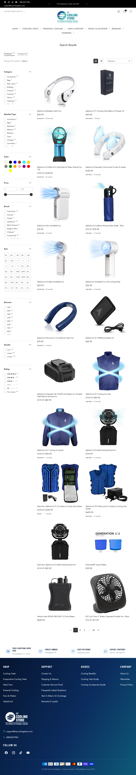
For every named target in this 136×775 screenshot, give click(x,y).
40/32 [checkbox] (23, 282)
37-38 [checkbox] (17, 277)
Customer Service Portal (52, 684)
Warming (66, 33)
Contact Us (46, 673)
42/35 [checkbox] (23, 288)
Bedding (116, 28)
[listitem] (68, 3)
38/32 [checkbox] (28, 277)
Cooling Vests (30, 28)
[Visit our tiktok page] (12, 2)
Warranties (125, 679)
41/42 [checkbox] (7, 288)
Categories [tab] (23, 53)
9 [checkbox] (6, 266)
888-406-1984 (25, 2)
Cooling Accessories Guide (93, 684)
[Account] (118, 11)
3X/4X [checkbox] (12, 255)
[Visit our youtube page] (16, 2)
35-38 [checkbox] (23, 272)
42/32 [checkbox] (18, 288)
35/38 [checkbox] (28, 272)
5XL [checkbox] (12, 261)
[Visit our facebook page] (5, 2)
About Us (124, 673)
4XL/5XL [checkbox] (7, 261)
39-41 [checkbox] (12, 282)
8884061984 (12, 737)
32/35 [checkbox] (28, 266)
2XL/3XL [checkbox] (7, 255)
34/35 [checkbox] (12, 272)
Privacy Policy (126, 684)
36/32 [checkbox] (7, 277)
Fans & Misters (75, 28)
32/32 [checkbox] (23, 266)
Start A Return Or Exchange (53, 695)
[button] (96, 61)
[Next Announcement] (86, 4)
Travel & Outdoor (97, 28)
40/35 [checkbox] (29, 282)
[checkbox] (6, 162)
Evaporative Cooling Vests (15, 679)
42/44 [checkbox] (29, 288)
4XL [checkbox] (28, 255)
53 (93, 630)
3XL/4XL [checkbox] (23, 255)
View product (59, 104)
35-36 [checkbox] (17, 272)
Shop (15, 28)
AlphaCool (8, 701)
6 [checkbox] (17, 261)
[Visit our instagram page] (9, 2)
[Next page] (98, 630)
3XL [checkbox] (18, 255)
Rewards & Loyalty (49, 701)
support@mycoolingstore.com (14, 5)
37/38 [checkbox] (23, 277)
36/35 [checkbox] (12, 277)
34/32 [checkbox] (7, 272)
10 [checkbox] (12, 266)
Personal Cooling (53, 28)
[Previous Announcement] (49, 4)
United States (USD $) (13, 11)
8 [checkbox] (28, 261)
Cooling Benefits (88, 673)
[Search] (130, 11)
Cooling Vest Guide (90, 679)
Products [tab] (9, 53)
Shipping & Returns (50, 679)
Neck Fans (7, 684)
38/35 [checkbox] (6, 282)
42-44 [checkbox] (12, 288)
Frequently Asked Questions (53, 690)
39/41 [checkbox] (17, 282)
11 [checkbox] (17, 266)
